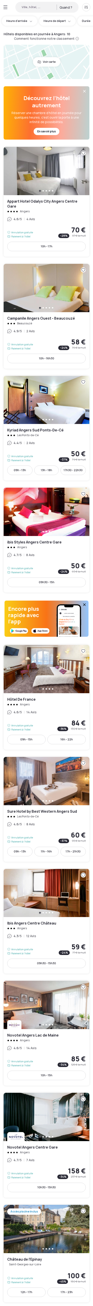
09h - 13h (20, 470)
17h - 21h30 (73, 851)
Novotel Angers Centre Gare (46, 1145)
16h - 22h (66, 739)
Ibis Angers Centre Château (46, 921)
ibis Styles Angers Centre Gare (46, 540)
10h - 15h (46, 1075)
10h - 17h (46, 246)
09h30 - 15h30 (46, 963)
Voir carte (49, 62)
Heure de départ (55, 21)
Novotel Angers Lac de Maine (46, 1033)
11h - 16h (46, 851)
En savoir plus (46, 131)
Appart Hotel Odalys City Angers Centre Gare (46, 202)
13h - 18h (46, 470)
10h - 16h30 (46, 358)
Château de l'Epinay (46, 1253)
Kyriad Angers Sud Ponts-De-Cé (46, 428)
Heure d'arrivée (16, 21)
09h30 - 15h (46, 582)
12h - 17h (26, 1292)
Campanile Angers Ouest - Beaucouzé (46, 316)
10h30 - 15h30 (46, 1187)
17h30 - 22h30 (73, 470)
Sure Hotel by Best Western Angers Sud (46, 809)
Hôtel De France (46, 697)
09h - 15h (26, 739)
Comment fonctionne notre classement (44, 38)
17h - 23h (67, 1292)
